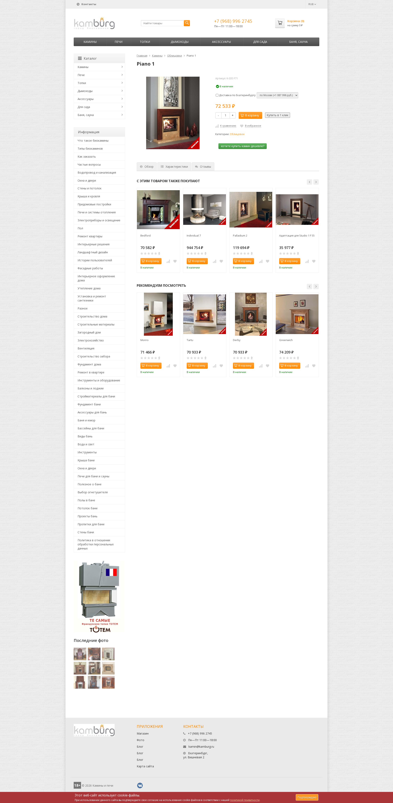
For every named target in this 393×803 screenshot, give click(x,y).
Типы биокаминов (90, 148)
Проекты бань (87, 516)
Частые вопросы (89, 164)
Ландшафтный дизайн (93, 252)
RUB (311, 4)
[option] (158, 230)
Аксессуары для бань (92, 412)
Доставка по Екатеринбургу (237, 95)
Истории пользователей (95, 260)
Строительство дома (92, 316)
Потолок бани (87, 508)
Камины (90, 42)
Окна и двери (87, 180)
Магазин (143, 733)
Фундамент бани (89, 404)
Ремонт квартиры (90, 236)
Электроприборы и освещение (99, 220)
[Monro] (158, 314)
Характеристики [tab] (177, 166)
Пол (80, 228)
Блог (140, 746)
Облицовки (174, 55)
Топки (145, 42)
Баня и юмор (86, 420)
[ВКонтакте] (140, 785)
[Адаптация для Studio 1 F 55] (297, 209)
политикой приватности (245, 800)
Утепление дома (89, 288)
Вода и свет (86, 444)
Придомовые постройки (94, 204)
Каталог (90, 58)
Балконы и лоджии (91, 388)
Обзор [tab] (149, 166)
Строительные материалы (96, 324)
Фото (140, 740)
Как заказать (87, 156)
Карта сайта (145, 766)
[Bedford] (158, 209)
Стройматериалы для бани (96, 396)
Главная (142, 55)
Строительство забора (94, 356)
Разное (83, 308)
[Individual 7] (204, 209)
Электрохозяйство (91, 340)
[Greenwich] (297, 314)
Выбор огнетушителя (93, 492)
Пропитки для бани (91, 524)
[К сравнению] (168, 261)
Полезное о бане (90, 484)
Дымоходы (180, 42)
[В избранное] (175, 261)
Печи (118, 42)
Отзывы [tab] (205, 166)
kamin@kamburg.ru (201, 746)
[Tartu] (204, 314)
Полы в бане (86, 500)
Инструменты (87, 452)
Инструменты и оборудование (99, 380)
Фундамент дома (89, 364)
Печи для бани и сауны (93, 476)
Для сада (260, 42)
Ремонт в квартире (91, 372)
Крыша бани (86, 460)
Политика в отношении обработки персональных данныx (96, 544)
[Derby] (250, 314)
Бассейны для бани (91, 428)
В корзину (252, 115)
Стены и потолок (90, 188)
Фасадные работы (90, 268)
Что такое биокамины (93, 140)
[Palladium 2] (250, 209)
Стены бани (86, 532)
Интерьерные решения (94, 244)
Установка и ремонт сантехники (92, 298)
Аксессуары (221, 42)
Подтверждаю (307, 797)
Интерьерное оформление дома (96, 278)
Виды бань (85, 436)
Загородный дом (89, 332)
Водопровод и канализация (97, 172)
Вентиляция (86, 348)
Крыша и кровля (89, 196)
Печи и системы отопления (97, 212)
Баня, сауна (298, 42)
